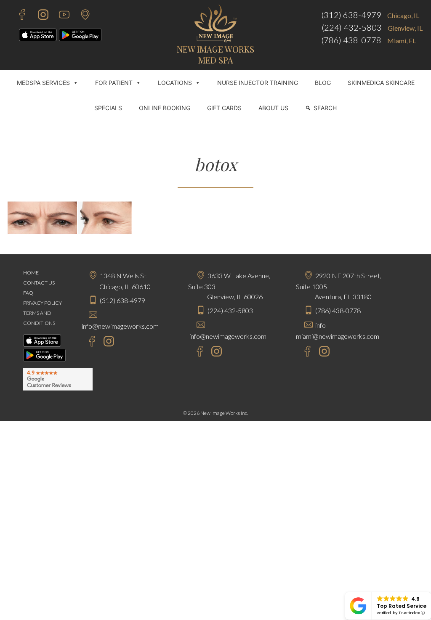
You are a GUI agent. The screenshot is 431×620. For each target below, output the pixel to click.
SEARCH (325, 107)
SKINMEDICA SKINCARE (381, 82)
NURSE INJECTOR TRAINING (257, 82)
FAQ (28, 293)
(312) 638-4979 (351, 15)
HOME (31, 272)
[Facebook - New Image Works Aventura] (303, 352)
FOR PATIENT (114, 82)
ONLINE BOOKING (164, 107)
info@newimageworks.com (120, 326)
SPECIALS (108, 107)
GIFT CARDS (224, 107)
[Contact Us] (81, 16)
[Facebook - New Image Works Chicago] (87, 342)
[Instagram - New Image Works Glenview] (214, 352)
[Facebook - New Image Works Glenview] (195, 352)
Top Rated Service (401, 605)
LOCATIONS (175, 82)
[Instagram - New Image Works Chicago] (106, 342)
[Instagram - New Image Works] (38, 16)
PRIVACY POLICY (42, 303)
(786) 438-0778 (351, 40)
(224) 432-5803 (352, 27)
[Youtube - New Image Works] (60, 16)
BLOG (323, 82)
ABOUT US (273, 107)
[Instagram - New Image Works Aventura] (322, 352)
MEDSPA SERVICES (43, 82)
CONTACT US (39, 283)
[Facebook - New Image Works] (17, 16)
